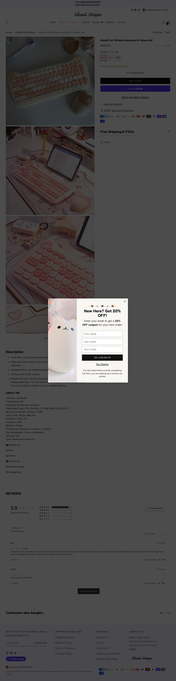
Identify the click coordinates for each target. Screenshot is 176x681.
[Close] (125, 301)
